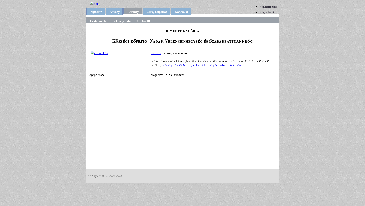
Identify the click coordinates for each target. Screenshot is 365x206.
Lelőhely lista (122, 21)
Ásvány (115, 11)
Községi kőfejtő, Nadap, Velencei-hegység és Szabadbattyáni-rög (202, 65)
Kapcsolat (181, 11)
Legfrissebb (98, 21)
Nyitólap (96, 11)
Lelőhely (133, 11)
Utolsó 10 (143, 21)
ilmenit (156, 53)
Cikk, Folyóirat (157, 11)
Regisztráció (267, 12)
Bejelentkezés (268, 6)
